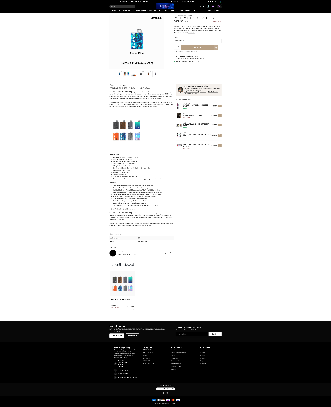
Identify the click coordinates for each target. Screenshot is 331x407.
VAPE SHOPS (184, 10)
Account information (205, 350)
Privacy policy (175, 358)
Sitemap (173, 369)
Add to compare (178, 51)
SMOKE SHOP (170, 10)
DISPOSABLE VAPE (143, 10)
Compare (131, 306)
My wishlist (203, 358)
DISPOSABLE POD (126, 10)
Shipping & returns (176, 363)
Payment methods (176, 361)
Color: (176, 37)
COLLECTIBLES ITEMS (201, 10)
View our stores (132, 335)
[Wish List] (213, 6)
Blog (216, 1)
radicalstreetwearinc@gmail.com (195, 92)
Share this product (190, 51)
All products (203, 363)
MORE (216, 10)
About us (210, 1)
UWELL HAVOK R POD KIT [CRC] (122, 299)
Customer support (176, 366)
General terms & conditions (178, 352)
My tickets (202, 355)
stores (173, 372)
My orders (202, 352)
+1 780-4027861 (213, 92)
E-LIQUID (158, 10)
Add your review (167, 253)
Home (114, 10)
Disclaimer (174, 355)
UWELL (176, 15)
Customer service (117, 335)
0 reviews (189, 15)
